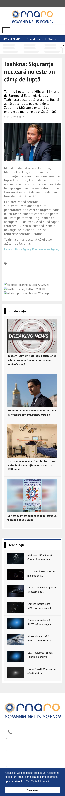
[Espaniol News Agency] (32, 710)
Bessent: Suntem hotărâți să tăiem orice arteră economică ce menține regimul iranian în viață (32, 360)
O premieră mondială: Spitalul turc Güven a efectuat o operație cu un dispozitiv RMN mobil (32, 465)
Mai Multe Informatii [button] (37, 781)
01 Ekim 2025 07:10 (14, 117)
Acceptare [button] (32, 790)
